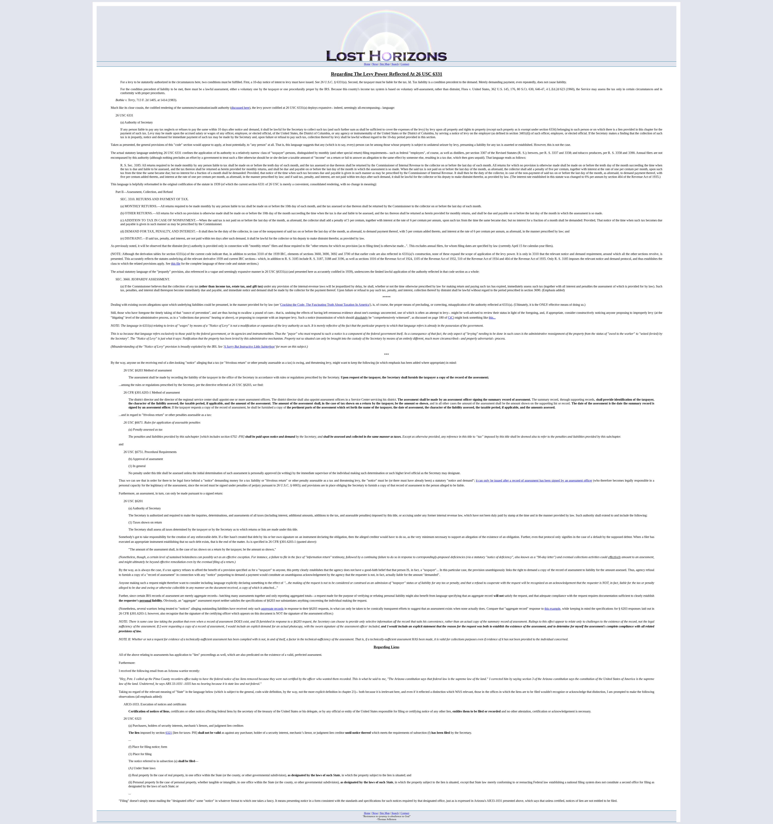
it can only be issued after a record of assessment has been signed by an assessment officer (534, 480)
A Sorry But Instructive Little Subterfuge (249, 346)
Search (395, 63)
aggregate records (272, 608)
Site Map (385, 63)
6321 (168, 732)
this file (175, 263)
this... (492, 317)
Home (367, 63)
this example (552, 608)
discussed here (240, 107)
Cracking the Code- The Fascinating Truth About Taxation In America (324, 304)
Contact (405, 63)
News (375, 63)
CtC (450, 317)
